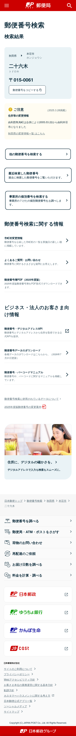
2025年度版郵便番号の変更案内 (22, 407)
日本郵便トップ (13, 501)
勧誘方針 (9, 690)
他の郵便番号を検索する (25, 154)
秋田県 (50, 501)
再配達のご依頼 (24, 553)
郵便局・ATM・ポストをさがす (35, 531)
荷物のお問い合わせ (27, 542)
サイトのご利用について (18, 669)
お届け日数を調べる (27, 564)
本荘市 (62, 501)
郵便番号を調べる (25, 521)
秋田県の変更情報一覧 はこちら (26, 133)
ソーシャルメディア (15, 706)
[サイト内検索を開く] (69, 5)
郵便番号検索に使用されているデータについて (31, 399)
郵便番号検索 (34, 501)
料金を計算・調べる (27, 575)
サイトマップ (11, 711)
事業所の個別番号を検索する (35, 200)
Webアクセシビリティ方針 (19, 679)
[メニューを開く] (6, 5)
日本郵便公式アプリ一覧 (18, 701)
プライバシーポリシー (17, 674)
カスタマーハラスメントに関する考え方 (27, 695)
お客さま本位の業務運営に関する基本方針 (28, 685)
